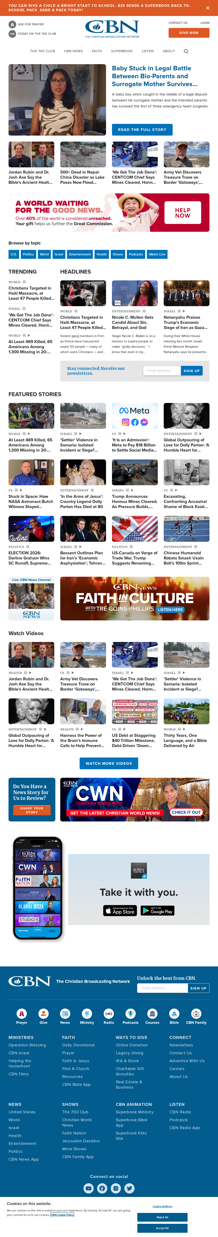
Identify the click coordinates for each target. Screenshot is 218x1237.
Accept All (162, 1228)
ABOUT (169, 51)
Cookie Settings (162, 1206)
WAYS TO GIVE (132, 1037)
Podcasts (136, 254)
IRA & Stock (127, 1060)
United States (22, 1112)
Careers (177, 1068)
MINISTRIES (21, 1037)
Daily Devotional (78, 1045)
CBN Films (19, 1074)
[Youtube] (88, 1188)
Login (205, 23)
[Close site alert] (208, 8)
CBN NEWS (73, 51)
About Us (178, 1076)
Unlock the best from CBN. (166, 978)
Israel (59, 254)
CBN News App (24, 1159)
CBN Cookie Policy (62, 1215)
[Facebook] (102, 1188)
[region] (109, 1217)
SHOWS (70, 1104)
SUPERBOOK (122, 51)
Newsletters (181, 1045)
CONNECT (180, 1037)
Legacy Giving (130, 1053)
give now (189, 32)
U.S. (14, 254)
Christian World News (77, 1122)
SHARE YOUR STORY (32, 810)
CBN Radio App (184, 1127)
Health (102, 254)
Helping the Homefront (20, 1063)
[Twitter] (129, 1188)
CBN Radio (180, 1112)
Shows (118, 254)
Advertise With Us (187, 1060)
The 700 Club (42, 51)
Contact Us (178, 23)
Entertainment (80, 254)
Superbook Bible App (132, 1122)
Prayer (68, 1053)
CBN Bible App (76, 1084)
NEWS (15, 1104)
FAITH (97, 51)
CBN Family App (78, 1156)
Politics (28, 254)
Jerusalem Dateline (81, 1141)
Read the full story (142, 129)
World (44, 254)
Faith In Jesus (75, 1060)
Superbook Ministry (134, 1112)
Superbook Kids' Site (132, 1136)
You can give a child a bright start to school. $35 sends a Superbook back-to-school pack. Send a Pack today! (100, 8)
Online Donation (132, 1045)
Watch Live (157, 254)
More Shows (74, 1149)
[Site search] (186, 53)
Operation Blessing (27, 1045)
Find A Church (76, 1068)
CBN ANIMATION (134, 1104)
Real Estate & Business (129, 1084)
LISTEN (148, 51)
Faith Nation (74, 1133)
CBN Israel (19, 1053)
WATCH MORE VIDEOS (109, 763)
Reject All (162, 1217)
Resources (72, 1076)
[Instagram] (116, 1188)
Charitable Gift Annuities (130, 1071)
